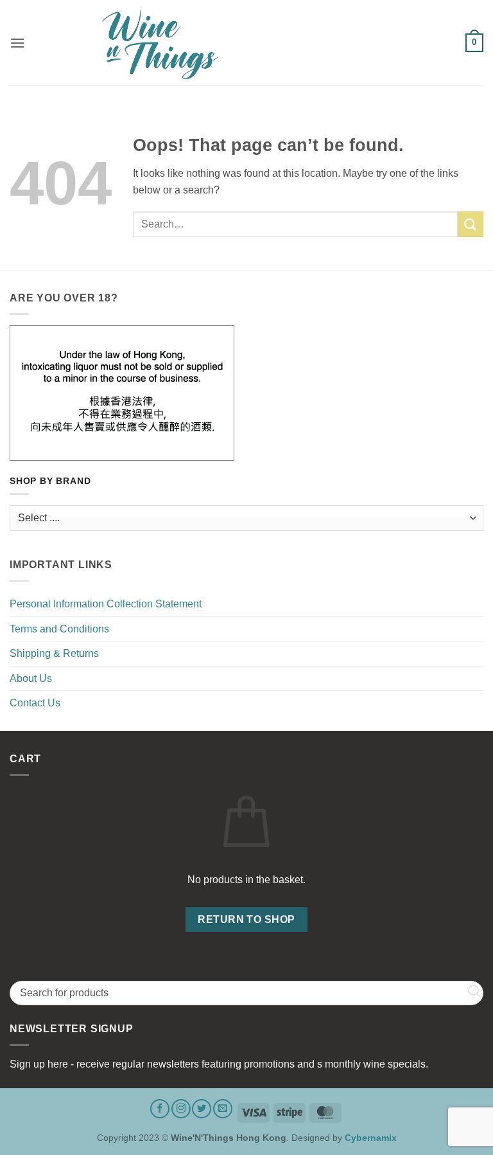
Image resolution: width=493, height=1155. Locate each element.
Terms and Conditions (59, 628)
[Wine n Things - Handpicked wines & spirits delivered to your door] (246, 44)
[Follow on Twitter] (201, 1108)
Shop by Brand (50, 481)
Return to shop (246, 919)
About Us (31, 678)
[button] (17, 42)
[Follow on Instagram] (181, 1108)
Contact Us (35, 702)
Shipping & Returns (54, 653)
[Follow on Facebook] (159, 1108)
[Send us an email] (222, 1108)
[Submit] (470, 224)
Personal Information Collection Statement (106, 603)
